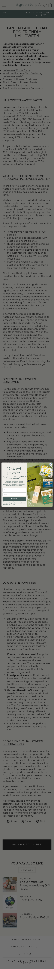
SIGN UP (14, 499)
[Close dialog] (50, 464)
